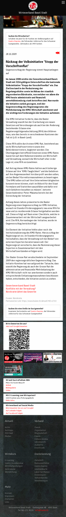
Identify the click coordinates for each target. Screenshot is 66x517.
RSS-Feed (9, 433)
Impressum (9, 496)
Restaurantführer (42, 463)
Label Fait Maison (42, 472)
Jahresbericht (40, 442)
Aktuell (9, 421)
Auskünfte (39, 445)
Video (8, 390)
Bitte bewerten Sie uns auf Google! (19, 408)
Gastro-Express (14, 41)
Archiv (7, 427)
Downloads (40, 448)
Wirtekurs (10, 454)
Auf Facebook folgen (14, 413)
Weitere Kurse (11, 472)
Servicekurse (10, 469)
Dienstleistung (43, 454)
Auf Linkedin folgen (14, 411)
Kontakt (8, 493)
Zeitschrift (39, 460)
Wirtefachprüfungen (14, 466)
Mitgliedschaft (41, 433)
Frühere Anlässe (41, 439)
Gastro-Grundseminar (14, 463)
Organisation (40, 430)
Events (37, 436)
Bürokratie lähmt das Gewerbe (21, 292)
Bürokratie (17, 298)
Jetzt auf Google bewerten (16, 326)
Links (7, 502)
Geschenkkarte (41, 469)
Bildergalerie (11, 388)
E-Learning (9, 460)
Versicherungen (41, 481)
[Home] (33, 5)
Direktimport (40, 475)
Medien (8, 436)
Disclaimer (9, 499)
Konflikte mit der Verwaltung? (21, 288)
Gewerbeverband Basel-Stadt (20, 285)
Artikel (8, 385)
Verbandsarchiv (41, 478)
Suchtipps (9, 430)
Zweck (37, 427)
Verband (39, 421)
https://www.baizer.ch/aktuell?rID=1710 (39, 301)
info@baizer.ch (41, 510)
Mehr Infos (10, 400)
